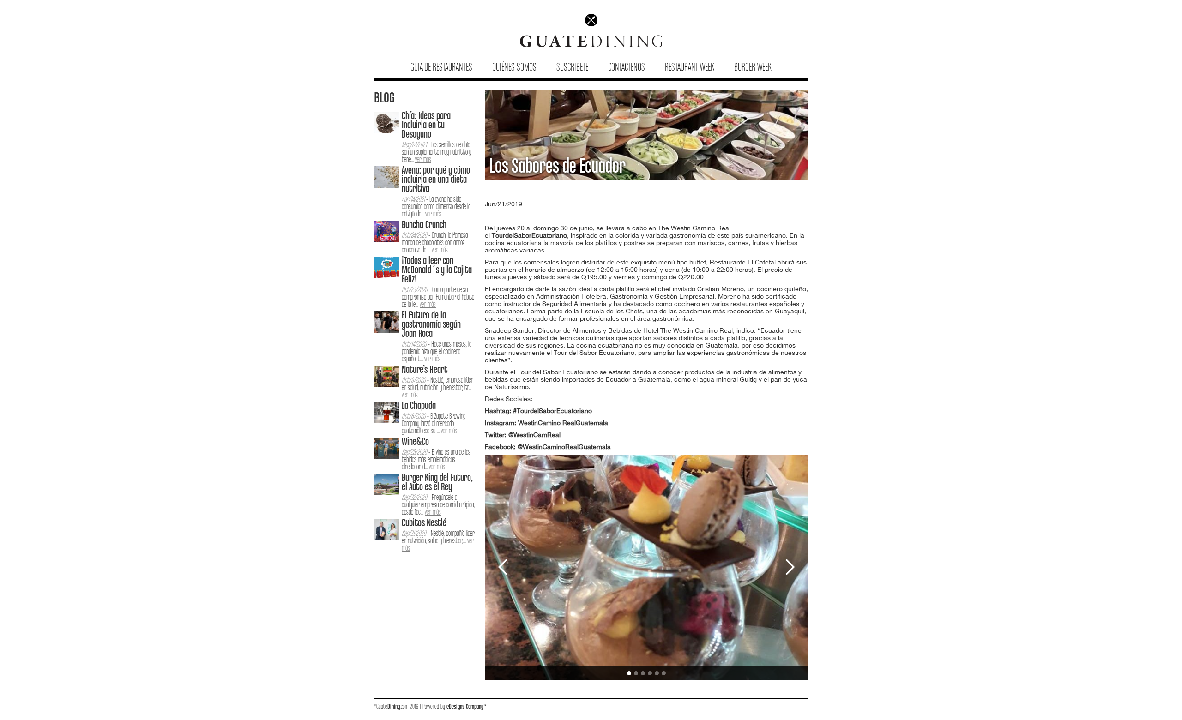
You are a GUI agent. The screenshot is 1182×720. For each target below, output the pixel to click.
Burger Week (753, 67)
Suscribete (572, 67)
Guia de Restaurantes (441, 67)
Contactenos (626, 67)
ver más (423, 160)
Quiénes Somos (514, 67)
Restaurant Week (689, 67)
